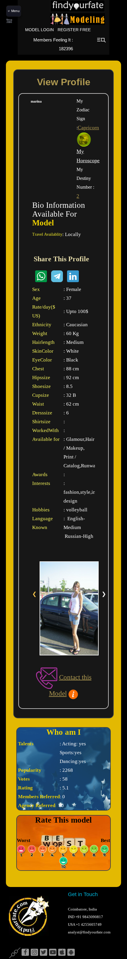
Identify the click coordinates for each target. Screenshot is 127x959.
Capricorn (88, 127)
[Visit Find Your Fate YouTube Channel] (52, 952)
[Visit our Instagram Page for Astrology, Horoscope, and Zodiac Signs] (34, 952)
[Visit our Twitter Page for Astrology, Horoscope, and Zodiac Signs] (43, 952)
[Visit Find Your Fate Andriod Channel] (71, 952)
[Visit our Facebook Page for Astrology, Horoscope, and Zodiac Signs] (25, 952)
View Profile (63, 82)
